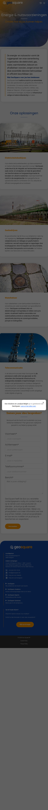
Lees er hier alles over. (28, 406)
